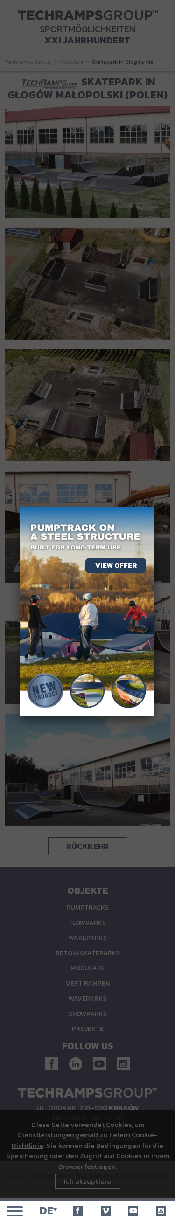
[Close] (154, 507)
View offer (116, 565)
